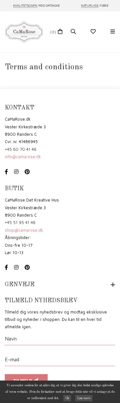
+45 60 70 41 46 (20, 149)
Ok (67, 398)
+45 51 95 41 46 (20, 222)
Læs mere (84, 398)
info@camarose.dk (23, 156)
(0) (53, 32)
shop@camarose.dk (24, 230)
